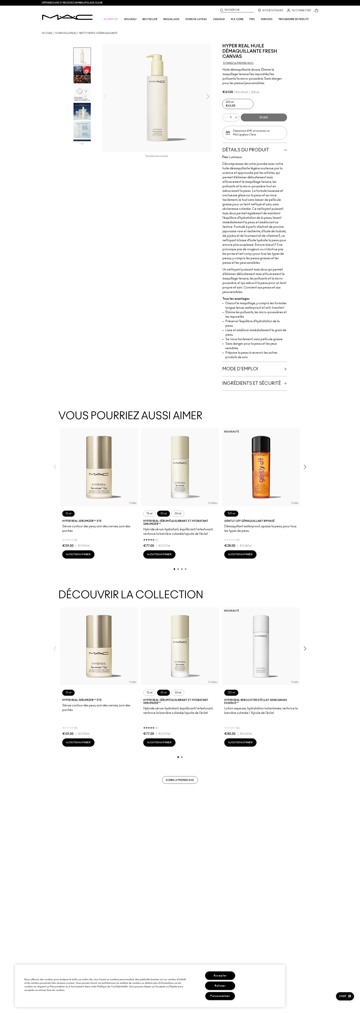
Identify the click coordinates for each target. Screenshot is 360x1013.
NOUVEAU (130, 19)
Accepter (220, 975)
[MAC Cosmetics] (67, 17)
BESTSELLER (149, 19)
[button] (345, 996)
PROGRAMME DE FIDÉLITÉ (294, 19)
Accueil (47, 33)
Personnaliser (220, 996)
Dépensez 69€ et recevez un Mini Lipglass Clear (72, 3)
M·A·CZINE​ (237, 19)
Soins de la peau (65, 33)
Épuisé (264, 118)
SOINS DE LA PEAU (196, 19)
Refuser (220, 985)
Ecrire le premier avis (180, 780)
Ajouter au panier (78, 554)
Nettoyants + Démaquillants (98, 33)
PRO (252, 19)
